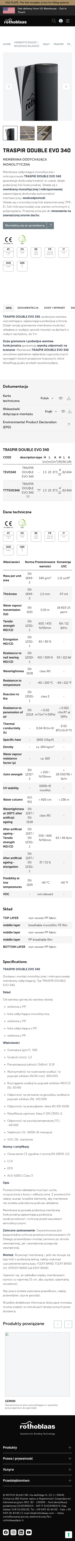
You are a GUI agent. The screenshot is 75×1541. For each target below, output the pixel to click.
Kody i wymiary (54, 308)
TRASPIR (58, 44)
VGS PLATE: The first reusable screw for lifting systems (37, 2)
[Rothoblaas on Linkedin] (13, 1532)
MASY (46, 44)
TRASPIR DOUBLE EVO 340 (69, 44)
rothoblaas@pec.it (13, 1520)
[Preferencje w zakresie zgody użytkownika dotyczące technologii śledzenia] (68, 1534)
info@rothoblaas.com (41, 1513)
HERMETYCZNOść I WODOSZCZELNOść (27, 44)
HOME (7, 44)
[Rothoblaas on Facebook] (6, 1532)
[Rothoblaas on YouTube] (29, 1532)
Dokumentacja (27, 308)
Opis (9, 308)
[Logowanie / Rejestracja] (61, 21)
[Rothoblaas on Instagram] (21, 1532)
